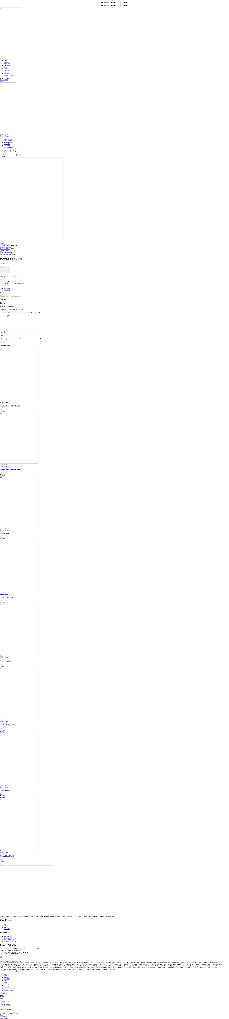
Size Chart (6, 272)
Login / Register (8, 990)
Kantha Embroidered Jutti (10, 406)
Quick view (3, 401)
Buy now (10, 282)
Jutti (5, 245)
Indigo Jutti (4, 533)
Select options (9, 1013)
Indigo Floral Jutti (7, 856)
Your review (4, 329)
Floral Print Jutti (6, 661)
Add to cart (3, 282)
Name (2, 332)
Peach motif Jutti (5, 249)
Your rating (3, 316)
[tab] (116, 288)
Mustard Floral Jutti (5, 254)
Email (2, 335)
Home (2, 245)
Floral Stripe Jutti (6, 597)
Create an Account (5, 1004)
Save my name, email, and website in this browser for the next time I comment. (24, 339)
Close (1, 995)
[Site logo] (11, 57)
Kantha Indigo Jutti (7, 725)
